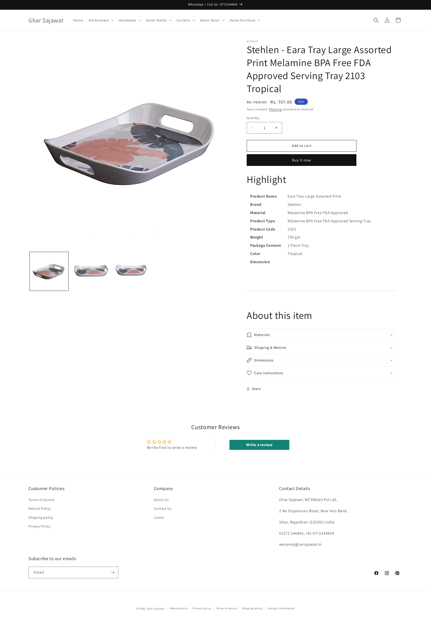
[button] (101, 20)
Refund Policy (39, 508)
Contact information (281, 608)
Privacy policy (202, 608)
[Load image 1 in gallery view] (49, 271)
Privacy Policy (39, 526)
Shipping (275, 109)
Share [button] (256, 388)
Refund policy (179, 608)
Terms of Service (41, 499)
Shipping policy (40, 517)
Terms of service (226, 608)
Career (159, 517)
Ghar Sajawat (156, 608)
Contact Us (163, 508)
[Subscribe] (112, 572)
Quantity (253, 118)
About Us (161, 499)
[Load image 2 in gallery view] (90, 271)
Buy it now (301, 160)
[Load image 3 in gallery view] (131, 271)
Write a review (259, 444)
